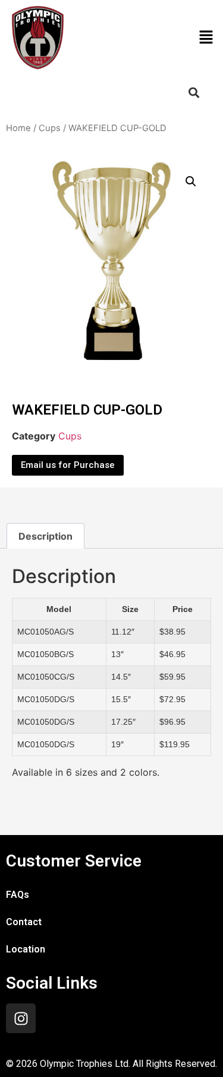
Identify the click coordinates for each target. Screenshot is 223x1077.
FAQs (17, 894)
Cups (50, 128)
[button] (206, 37)
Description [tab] (45, 536)
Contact (24, 922)
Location (25, 949)
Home (18, 128)
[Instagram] (21, 1018)
